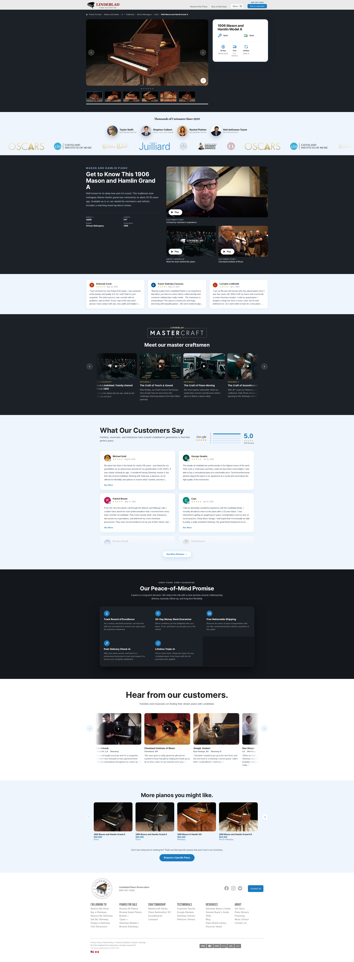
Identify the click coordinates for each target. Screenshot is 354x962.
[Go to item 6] (152, 88)
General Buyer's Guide (217, 912)
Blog (208, 919)
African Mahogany (144, 14)
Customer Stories (186, 908)
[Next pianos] (265, 817)
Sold (156, 14)
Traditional (130, 14)
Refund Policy (108, 942)
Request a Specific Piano (177, 857)
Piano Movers (242, 912)
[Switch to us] (92, 952)
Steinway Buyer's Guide (218, 908)
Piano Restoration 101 (159, 912)
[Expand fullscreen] (203, 80)
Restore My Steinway (102, 915)
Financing (240, 915)
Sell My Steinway (99, 919)
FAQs (208, 915)
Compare (153, 919)
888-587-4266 (257, 2)
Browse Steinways (128, 926)
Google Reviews (185, 912)
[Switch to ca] (97, 952)
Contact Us (255, 888)
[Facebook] (226, 888)
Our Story (240, 908)
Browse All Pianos (128, 908)
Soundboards (155, 915)
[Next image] (203, 52)
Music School (242, 919)
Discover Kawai (214, 926)
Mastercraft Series (157, 908)
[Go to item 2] (143, 88)
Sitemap (142, 942)
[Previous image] (91, 52)
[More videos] (264, 366)
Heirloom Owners (186, 919)
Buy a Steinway (219, 6)
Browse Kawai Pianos (130, 912)
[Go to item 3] (146, 88)
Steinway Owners (186, 915)
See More (108, 485)
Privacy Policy (96, 942)
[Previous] (90, 728)
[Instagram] (233, 888)
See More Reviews (175, 554)
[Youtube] (240, 888)
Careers (135, 942)
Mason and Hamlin (111, 14)
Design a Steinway (100, 922)
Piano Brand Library (216, 922)
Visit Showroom (99, 926)
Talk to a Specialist (257, 6)
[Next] (264, 728)
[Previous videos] (90, 366)
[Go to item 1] (141, 88)
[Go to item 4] (148, 88)
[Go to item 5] (150, 88)
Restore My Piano (198, 6)
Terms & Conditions (122, 942)
